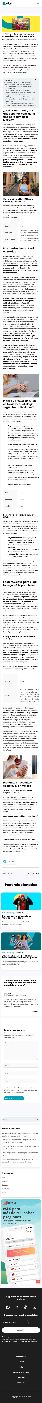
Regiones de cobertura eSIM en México (20, 97)
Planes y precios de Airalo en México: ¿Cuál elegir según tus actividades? (20, 94)
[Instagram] (17, 1307)
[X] (34, 1307)
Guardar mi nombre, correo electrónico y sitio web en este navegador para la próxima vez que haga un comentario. (20, 1090)
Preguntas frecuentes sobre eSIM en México (21, 105)
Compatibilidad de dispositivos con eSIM (20, 103)
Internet (5, 1181)
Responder (34, 1011)
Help (21, 1367)
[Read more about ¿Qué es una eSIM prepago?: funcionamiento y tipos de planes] (21, 941)
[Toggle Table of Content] (35, 80)
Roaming (5, 1185)
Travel (4, 1192)
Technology (10, 913)
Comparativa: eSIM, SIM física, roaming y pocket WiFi (20, 87)
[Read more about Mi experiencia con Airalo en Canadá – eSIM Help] (21, 901)
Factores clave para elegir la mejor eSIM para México (20, 100)
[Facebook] (8, 1307)
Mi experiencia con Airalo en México (18, 91)
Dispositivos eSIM (21, 1372)
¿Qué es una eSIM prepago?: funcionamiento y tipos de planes (19, 957)
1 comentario (7, 39)
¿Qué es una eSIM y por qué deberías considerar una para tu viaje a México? (19, 83)
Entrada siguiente (34, 873)
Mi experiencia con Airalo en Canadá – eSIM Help (16, 917)
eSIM (3, 913)
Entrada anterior (7, 873)
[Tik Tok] (25, 1307)
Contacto (21, 1377)
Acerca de (21, 1383)
